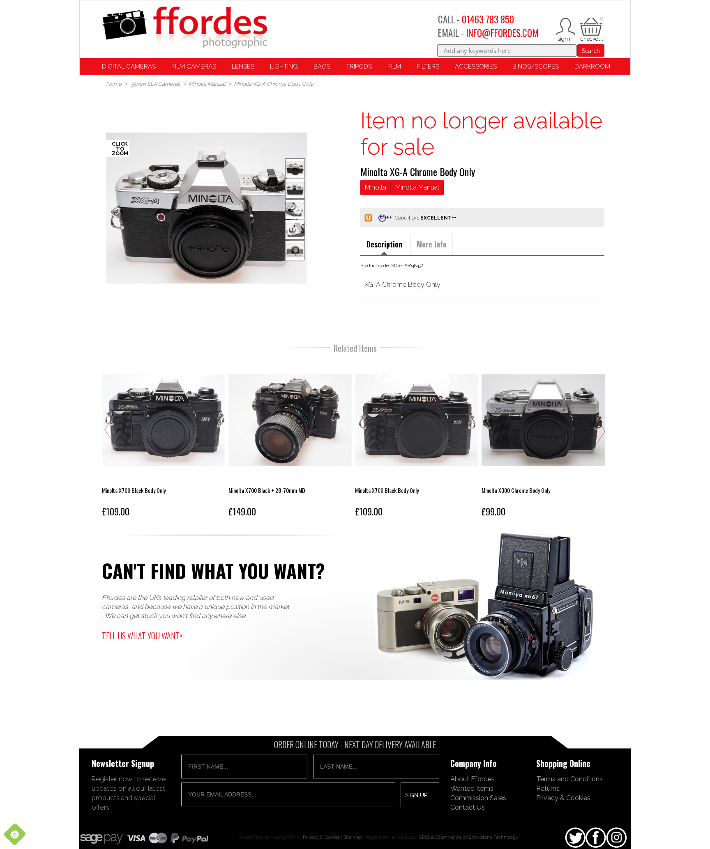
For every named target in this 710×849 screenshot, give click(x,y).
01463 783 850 (488, 19)
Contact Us (467, 807)
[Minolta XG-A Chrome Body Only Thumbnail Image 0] (206, 208)
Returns (548, 788)
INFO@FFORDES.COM (502, 33)
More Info (432, 244)
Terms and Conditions (569, 779)
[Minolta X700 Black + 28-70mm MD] (163, 439)
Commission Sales (478, 798)
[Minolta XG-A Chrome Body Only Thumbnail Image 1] (295, 189)
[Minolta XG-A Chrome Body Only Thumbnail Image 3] (295, 230)
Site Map (352, 837)
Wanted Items (471, 788)
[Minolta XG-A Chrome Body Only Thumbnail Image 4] (295, 250)
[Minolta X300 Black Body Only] (543, 439)
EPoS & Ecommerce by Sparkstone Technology (468, 837)
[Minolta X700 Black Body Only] (290, 439)
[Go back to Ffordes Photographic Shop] (184, 28)
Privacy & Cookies (563, 798)
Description (384, 244)
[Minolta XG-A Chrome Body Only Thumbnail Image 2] (295, 209)
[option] (206, 208)
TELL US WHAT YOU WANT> (142, 635)
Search (591, 51)
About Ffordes (472, 779)
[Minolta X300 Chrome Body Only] (416, 439)
